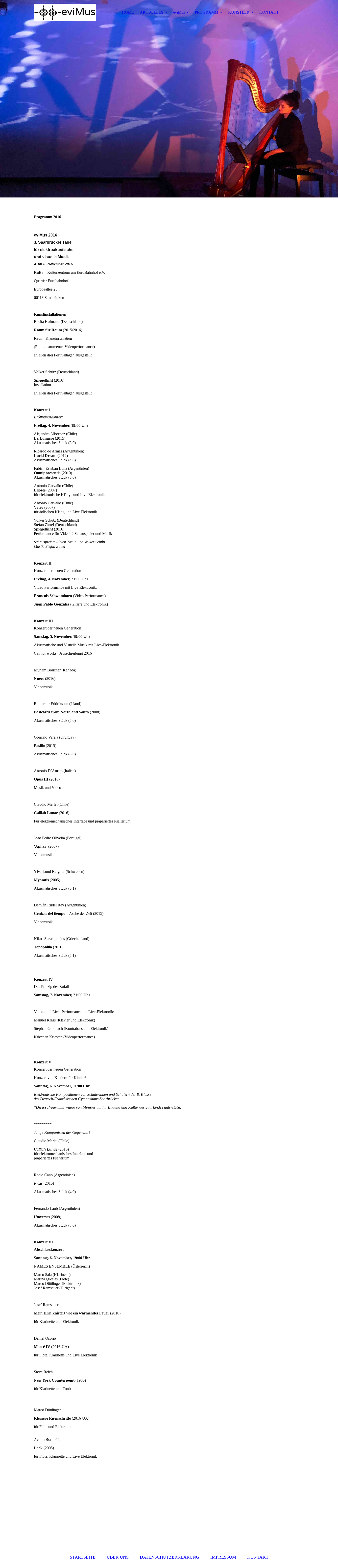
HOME (128, 12)
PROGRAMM (206, 12)
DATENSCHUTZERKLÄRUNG (169, 1557)
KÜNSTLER (238, 12)
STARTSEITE (83, 1557)
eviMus (179, 12)
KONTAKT (269, 12)
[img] (65, 12)
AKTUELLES (151, 12)
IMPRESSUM (222, 1557)
